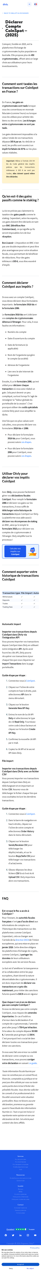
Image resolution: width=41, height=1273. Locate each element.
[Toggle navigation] (29, 4)
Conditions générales (20, 1194)
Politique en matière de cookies (20, 1199)
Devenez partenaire (20, 1210)
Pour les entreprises (20, 1162)
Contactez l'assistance (20, 1208)
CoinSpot (30, 680)
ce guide (33, 1063)
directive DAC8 (22, 939)
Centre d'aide (20, 1180)
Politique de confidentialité (20, 1197)
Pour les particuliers (20, 1159)
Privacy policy (34, 1248)
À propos (20, 1189)
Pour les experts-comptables (20, 1164)
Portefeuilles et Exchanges (20, 1167)
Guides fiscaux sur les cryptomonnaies (20, 1178)
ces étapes (26, 442)
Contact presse (20, 1213)
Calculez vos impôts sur (15, 551)
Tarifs (20, 1169)
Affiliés (20, 1191)
